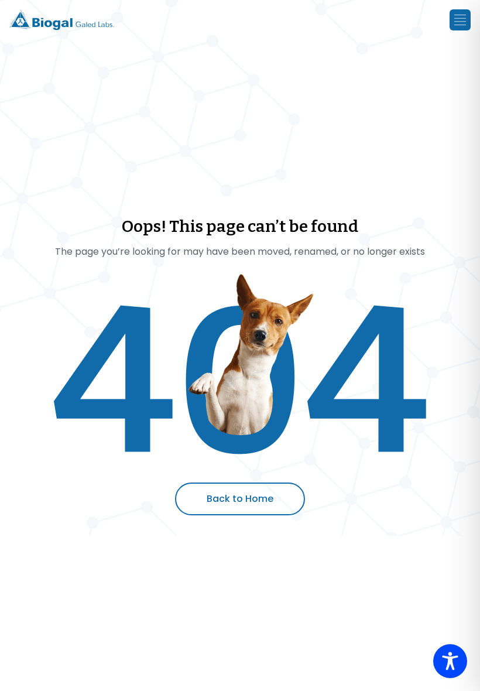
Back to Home (240, 498)
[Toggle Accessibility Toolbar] (450, 661)
